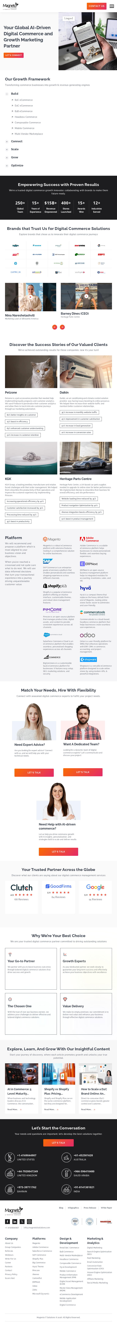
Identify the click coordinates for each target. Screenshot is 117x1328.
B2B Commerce (66, 1252)
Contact (8, 1270)
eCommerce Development (71, 1294)
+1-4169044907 (26, 1155)
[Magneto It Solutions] (11, 6)
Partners (8, 1267)
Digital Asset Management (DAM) (71, 1282)
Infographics (73, 1208)
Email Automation (95, 1262)
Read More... (12, 1109)
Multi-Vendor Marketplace (71, 1255)
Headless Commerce (69, 1259)
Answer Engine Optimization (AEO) (99, 1273)
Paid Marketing (93, 1258)
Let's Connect (13, 55)
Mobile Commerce (68, 1271)
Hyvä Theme (38, 1267)
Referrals (9, 1251)
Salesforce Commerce (42, 1251)
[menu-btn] (112, 6)
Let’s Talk (34, 772)
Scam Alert (10, 1278)
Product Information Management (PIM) (68, 1276)
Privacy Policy (11, 1274)
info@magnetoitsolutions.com (37, 1228)
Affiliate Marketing (95, 1279)
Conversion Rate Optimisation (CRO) (95, 1267)
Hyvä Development (68, 1267)
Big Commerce (39, 1263)
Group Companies (13, 1247)
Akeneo (35, 1274)
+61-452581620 (83, 1155)
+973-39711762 (26, 1187)
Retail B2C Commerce (69, 1248)
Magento (36, 1243)
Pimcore (36, 1270)
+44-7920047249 (27, 1171)
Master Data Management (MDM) (71, 1289)
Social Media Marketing (97, 1283)
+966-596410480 (84, 1171)
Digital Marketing (94, 1248)
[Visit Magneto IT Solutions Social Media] (7, 1221)
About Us (9, 1243)
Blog (61, 1208)
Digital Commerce (68, 1305)
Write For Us (10, 1259)
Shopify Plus (37, 1259)
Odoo (34, 1286)
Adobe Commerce (40, 1247)
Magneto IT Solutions (46, 1317)
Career (8, 1263)
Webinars (9, 1255)
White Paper (106, 1208)
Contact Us (97, 6)
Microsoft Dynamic (40, 1294)
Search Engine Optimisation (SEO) (99, 1253)
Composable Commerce (70, 1263)
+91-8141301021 (84, 1187)
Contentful (37, 1278)
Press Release (90, 1208)
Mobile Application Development (68, 1299)
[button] (54, 327)
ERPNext (36, 1282)
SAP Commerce (39, 1255)
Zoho (34, 1290)
